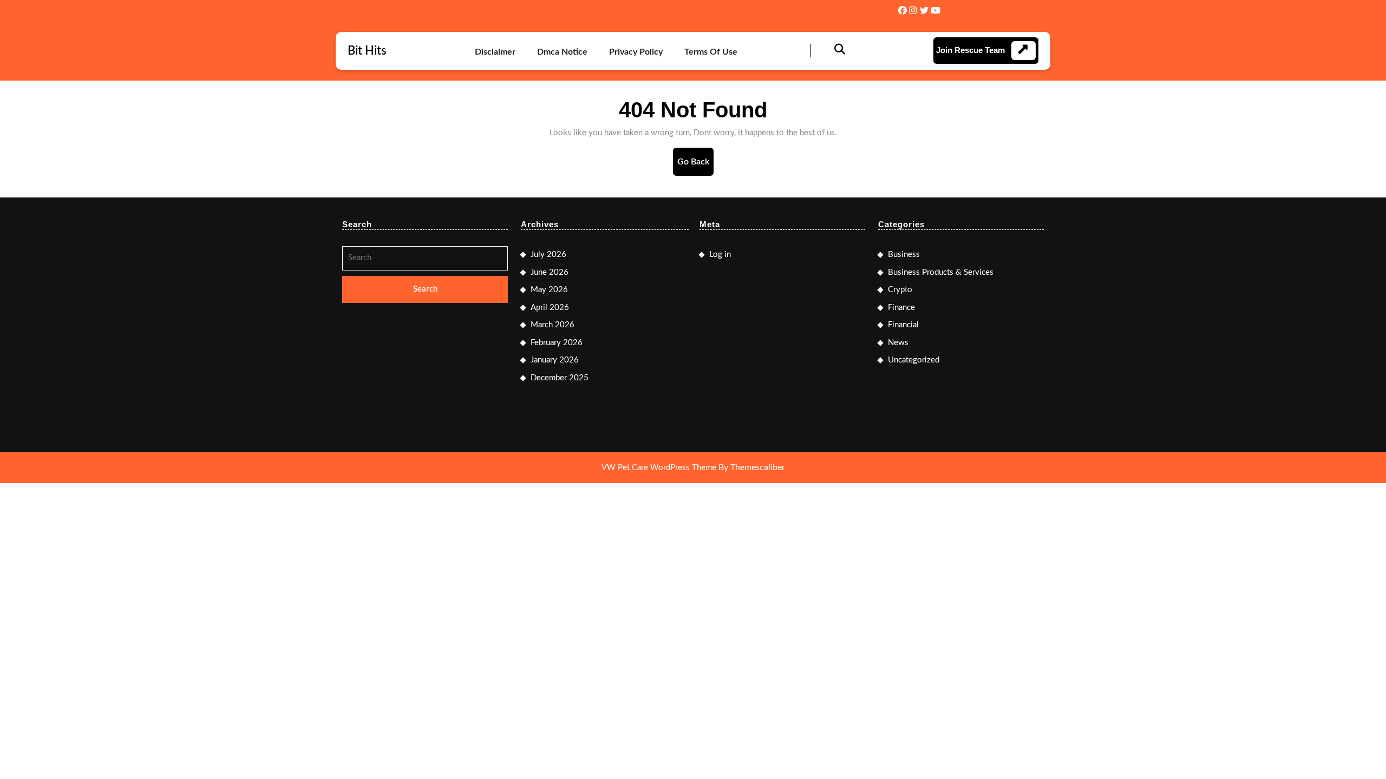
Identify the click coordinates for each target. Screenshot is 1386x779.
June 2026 (549, 272)
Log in (720, 254)
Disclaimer (495, 52)
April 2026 (550, 307)
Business (904, 254)
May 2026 (549, 290)
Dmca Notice (562, 52)
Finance (901, 307)
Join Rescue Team (970, 50)
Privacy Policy (636, 52)
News (898, 343)
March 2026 (552, 325)
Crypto (900, 290)
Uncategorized (913, 360)
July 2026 (548, 254)
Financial (903, 325)
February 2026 (557, 343)
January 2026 (555, 360)
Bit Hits (367, 51)
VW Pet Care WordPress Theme (659, 468)
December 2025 (560, 378)
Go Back (695, 166)
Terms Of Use (710, 52)
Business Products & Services (940, 272)
